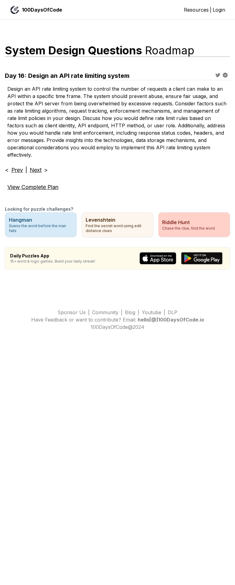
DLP (172, 312)
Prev (17, 170)
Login (219, 10)
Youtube (151, 312)
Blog (130, 312)
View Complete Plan (32, 187)
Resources (196, 10)
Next (36, 170)
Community (105, 312)
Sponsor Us (72, 312)
